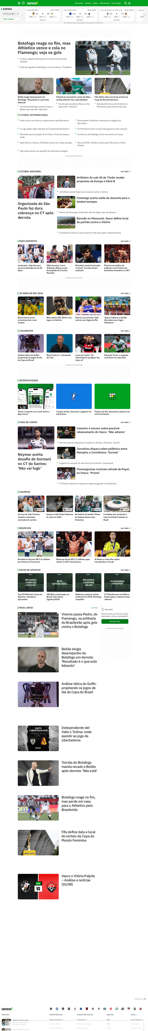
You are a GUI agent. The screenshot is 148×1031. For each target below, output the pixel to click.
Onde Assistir (104, 3)
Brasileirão (79, 3)
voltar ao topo (138, 999)
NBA (108, 1020)
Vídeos (95, 3)
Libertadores (81, 1020)
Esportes (110, 1015)
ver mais (125, 241)
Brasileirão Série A (56, 1020)
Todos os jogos (8, 19)
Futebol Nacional (56, 1015)
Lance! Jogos (116, 3)
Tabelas (88, 3)
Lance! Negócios (137, 1020)
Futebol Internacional (85, 1015)
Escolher (115, 621)
